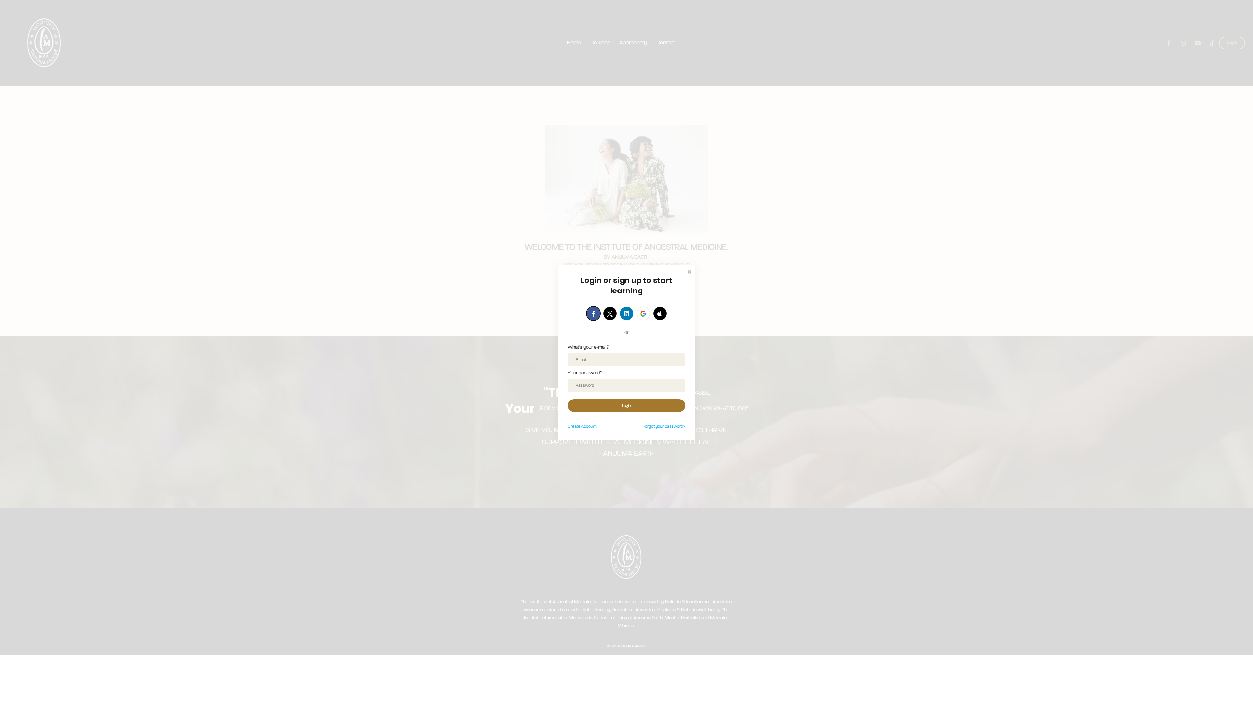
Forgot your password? (664, 426)
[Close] (689, 271)
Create (582, 426)
